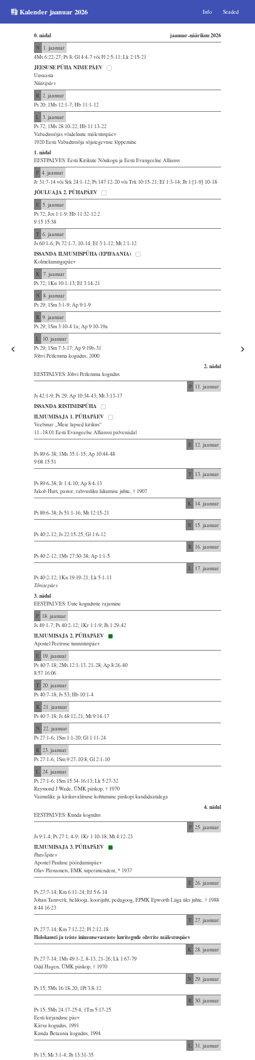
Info (207, 12)
